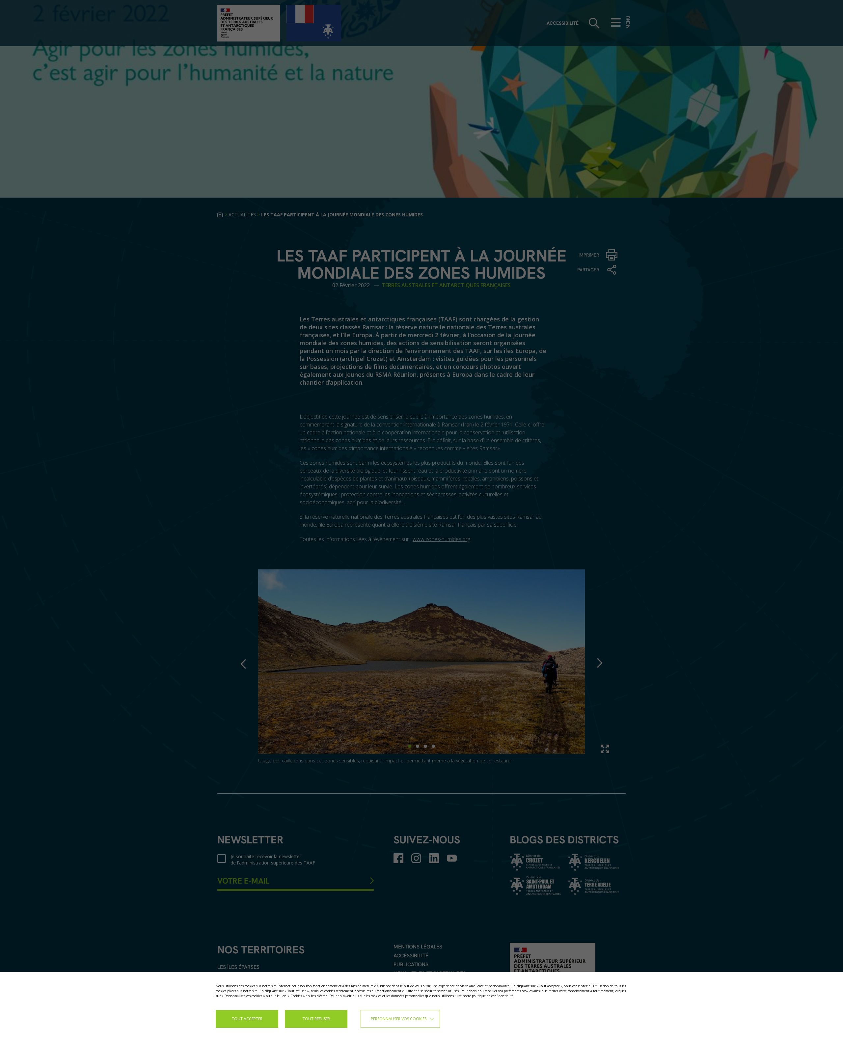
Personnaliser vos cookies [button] (398, 1019)
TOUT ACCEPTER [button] (247, 1019)
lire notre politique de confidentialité (485, 996)
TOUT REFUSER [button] (316, 1019)
